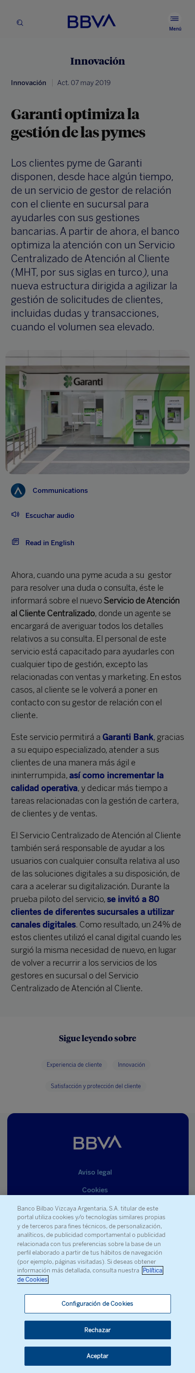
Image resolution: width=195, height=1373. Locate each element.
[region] (97, 1284)
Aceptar (98, 1356)
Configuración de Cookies (97, 1303)
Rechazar (97, 1330)
